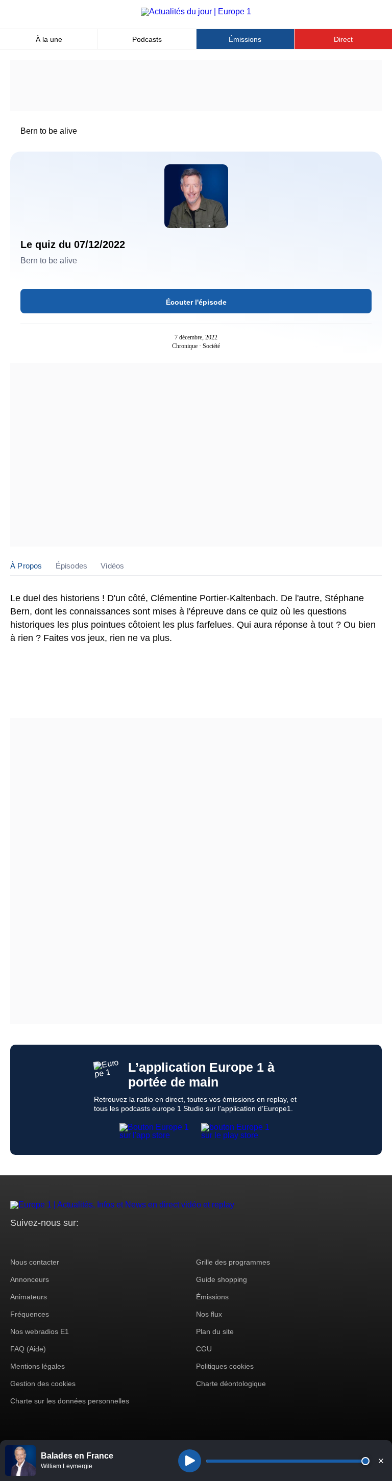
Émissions (245, 39)
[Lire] (189, 1460)
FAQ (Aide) (28, 1349)
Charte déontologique (231, 1383)
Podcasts (147, 39)
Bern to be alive (48, 131)
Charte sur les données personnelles (69, 1401)
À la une (49, 39)
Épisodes (72, 565)
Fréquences (29, 1314)
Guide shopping (221, 1279)
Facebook (51, 1242)
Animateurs (28, 1297)
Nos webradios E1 (39, 1331)
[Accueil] (196, 11)
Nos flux (209, 1314)
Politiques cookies (225, 1366)
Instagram (34, 1242)
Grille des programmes (233, 1262)
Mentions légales (37, 1366)
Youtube (68, 1242)
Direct (343, 39)
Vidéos (112, 565)
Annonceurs (29, 1279)
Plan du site (215, 1331)
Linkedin (103, 1242)
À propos (26, 565)
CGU (204, 1349)
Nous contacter (34, 1262)
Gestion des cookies (43, 1383)
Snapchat (86, 1242)
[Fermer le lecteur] (381, 1460)
